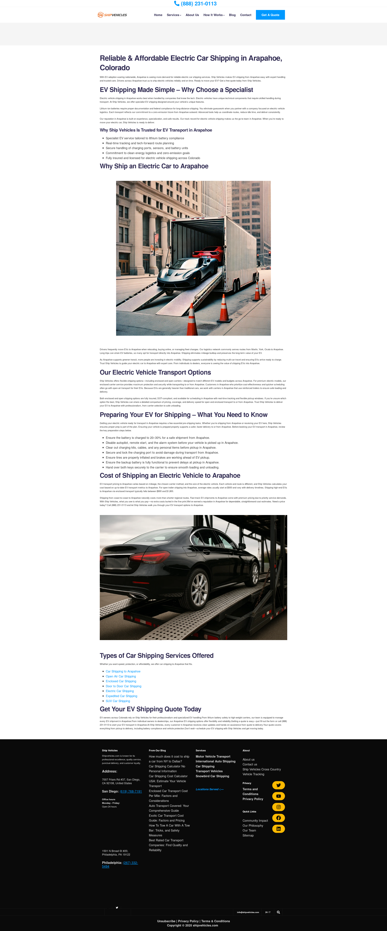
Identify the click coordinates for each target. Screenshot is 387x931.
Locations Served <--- (210, 789)
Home (158, 15)
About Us (192, 15)
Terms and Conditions (250, 791)
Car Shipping (205, 766)
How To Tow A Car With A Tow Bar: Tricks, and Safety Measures (169, 830)
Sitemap (248, 835)
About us (249, 759)
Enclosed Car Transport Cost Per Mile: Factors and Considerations (168, 796)
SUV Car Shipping (118, 701)
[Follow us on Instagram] (278, 807)
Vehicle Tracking (253, 774)
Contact (245, 15)
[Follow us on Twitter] (278, 785)
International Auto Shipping (216, 761)
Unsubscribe (166, 921)
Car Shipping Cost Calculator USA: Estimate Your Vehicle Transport (168, 781)
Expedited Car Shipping (121, 696)
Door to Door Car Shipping (123, 686)
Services (173, 15)
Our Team (249, 830)
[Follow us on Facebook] (278, 818)
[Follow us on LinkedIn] (278, 829)
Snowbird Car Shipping (212, 776)
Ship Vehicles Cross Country (262, 769)
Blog (232, 15)
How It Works (213, 15)
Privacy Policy (253, 799)
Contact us (250, 764)
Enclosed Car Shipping (121, 681)
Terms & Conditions (215, 921)
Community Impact (255, 820)
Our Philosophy (253, 825)
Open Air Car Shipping (121, 676)
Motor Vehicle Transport (213, 756)
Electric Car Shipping (120, 691)
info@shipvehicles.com (248, 912)
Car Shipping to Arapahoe (123, 671)
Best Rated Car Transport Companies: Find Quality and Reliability (168, 845)
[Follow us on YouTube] (278, 796)
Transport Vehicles (209, 771)
